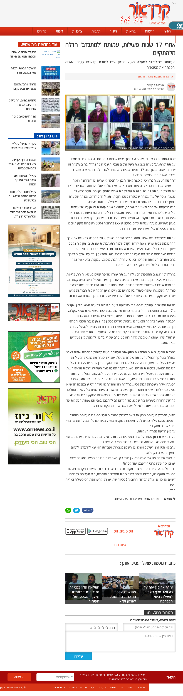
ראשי (167, 31)
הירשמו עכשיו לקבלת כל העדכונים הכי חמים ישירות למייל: (113, 675)
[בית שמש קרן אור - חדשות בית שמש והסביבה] (145, 13)
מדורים (41, 31)
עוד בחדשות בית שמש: (39, 44)
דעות (59, 31)
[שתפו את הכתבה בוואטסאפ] (68, 510)
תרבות (96, 31)
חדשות (150, 31)
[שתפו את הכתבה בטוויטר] (76, 510)
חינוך (113, 31)
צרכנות (77, 31)
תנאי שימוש (59, 687)
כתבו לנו (162, 39)
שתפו (86, 510)
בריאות (131, 31)
